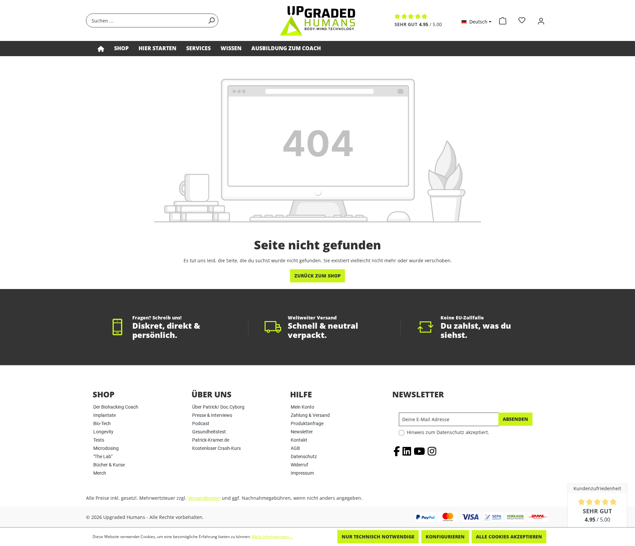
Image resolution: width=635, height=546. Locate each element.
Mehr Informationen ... (272, 536)
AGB (295, 448)
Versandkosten (204, 498)
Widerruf (299, 464)
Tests (98, 440)
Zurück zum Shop (317, 276)
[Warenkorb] (503, 19)
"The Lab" (102, 456)
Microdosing (106, 448)
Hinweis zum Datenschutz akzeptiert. (448, 432)
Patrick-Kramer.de (210, 440)
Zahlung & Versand (310, 415)
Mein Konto (302, 407)
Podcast (200, 423)
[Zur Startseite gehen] (317, 20)
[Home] (101, 48)
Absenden (515, 419)
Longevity (103, 431)
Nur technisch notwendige (378, 536)
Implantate (104, 415)
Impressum (302, 473)
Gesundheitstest (209, 431)
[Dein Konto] (541, 20)
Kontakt (299, 440)
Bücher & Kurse (109, 464)
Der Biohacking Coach (115, 407)
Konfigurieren (445, 536)
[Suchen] (211, 20)
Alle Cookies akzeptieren (509, 536)
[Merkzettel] (522, 20)
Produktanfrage (307, 423)
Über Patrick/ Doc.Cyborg (218, 407)
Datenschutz (304, 456)
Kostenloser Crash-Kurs (216, 448)
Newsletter (302, 431)
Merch (99, 473)
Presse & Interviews (212, 415)
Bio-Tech (102, 423)
